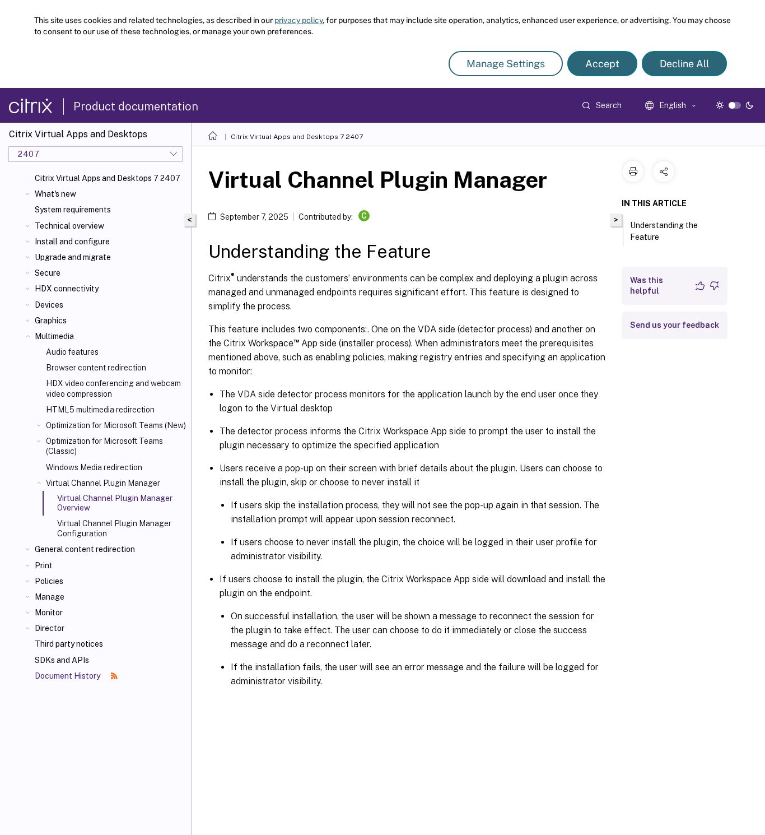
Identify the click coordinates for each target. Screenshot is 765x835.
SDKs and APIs (62, 660)
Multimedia (54, 336)
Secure (47, 272)
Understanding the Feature (664, 231)
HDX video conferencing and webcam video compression (113, 388)
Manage (49, 596)
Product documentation (135, 106)
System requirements (73, 209)
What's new (55, 193)
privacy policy (298, 20)
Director (49, 628)
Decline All (684, 63)
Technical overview (69, 225)
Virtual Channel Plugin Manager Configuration (114, 528)
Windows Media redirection (94, 467)
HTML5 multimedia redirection (100, 409)
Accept (602, 63)
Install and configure (72, 241)
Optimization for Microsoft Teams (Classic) (104, 446)
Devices (49, 304)
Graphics (51, 320)
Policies (49, 581)
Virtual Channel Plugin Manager (103, 483)
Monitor (49, 612)
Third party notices (69, 643)
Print (44, 565)
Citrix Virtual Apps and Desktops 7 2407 (107, 178)
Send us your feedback (674, 325)
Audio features (72, 351)
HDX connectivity (67, 288)
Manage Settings (506, 63)
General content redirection (85, 549)
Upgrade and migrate (73, 257)
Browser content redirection (96, 367)
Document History (68, 675)
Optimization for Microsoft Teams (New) (116, 425)
